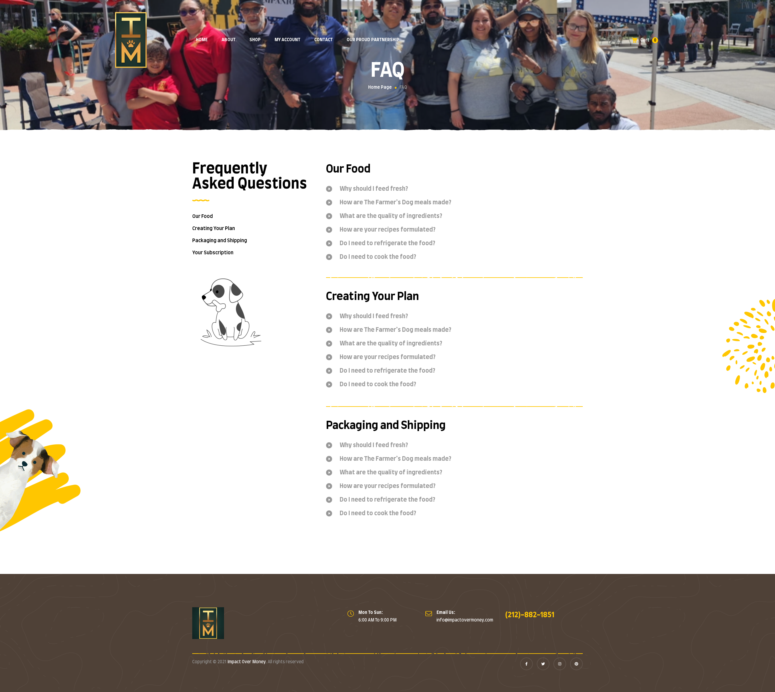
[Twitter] (543, 663)
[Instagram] (559, 663)
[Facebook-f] (526, 663)
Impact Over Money (246, 662)
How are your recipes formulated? (388, 230)
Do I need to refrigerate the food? (387, 243)
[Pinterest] (576, 663)
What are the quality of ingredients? (391, 216)
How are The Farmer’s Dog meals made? (395, 202)
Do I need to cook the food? (378, 257)
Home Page (380, 87)
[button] (454, 192)
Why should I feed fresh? (374, 189)
